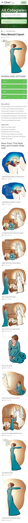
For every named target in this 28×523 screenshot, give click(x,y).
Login (23, 2)
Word (5, 81)
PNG (4, 97)
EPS (4, 86)
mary (17, 132)
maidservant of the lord (8, 132)
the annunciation (6, 136)
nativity (12, 134)
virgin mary (15, 136)
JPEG (4, 92)
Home (3, 31)
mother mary (5, 134)
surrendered (18, 134)
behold (3, 127)
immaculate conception (8, 129)
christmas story (10, 127)
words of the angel (6, 139)
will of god (22, 136)
